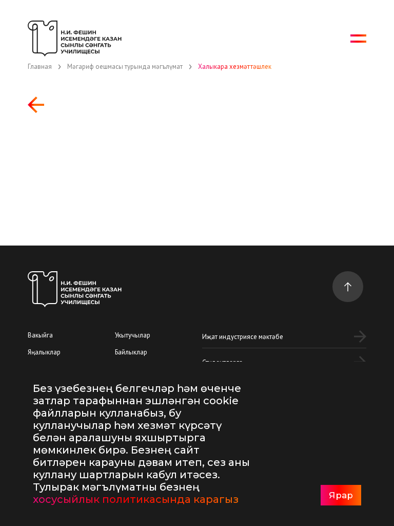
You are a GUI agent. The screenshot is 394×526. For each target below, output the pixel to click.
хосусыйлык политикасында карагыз (136, 499)
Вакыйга (40, 335)
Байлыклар (131, 352)
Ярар (341, 495)
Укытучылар (132, 335)
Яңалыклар (44, 352)
